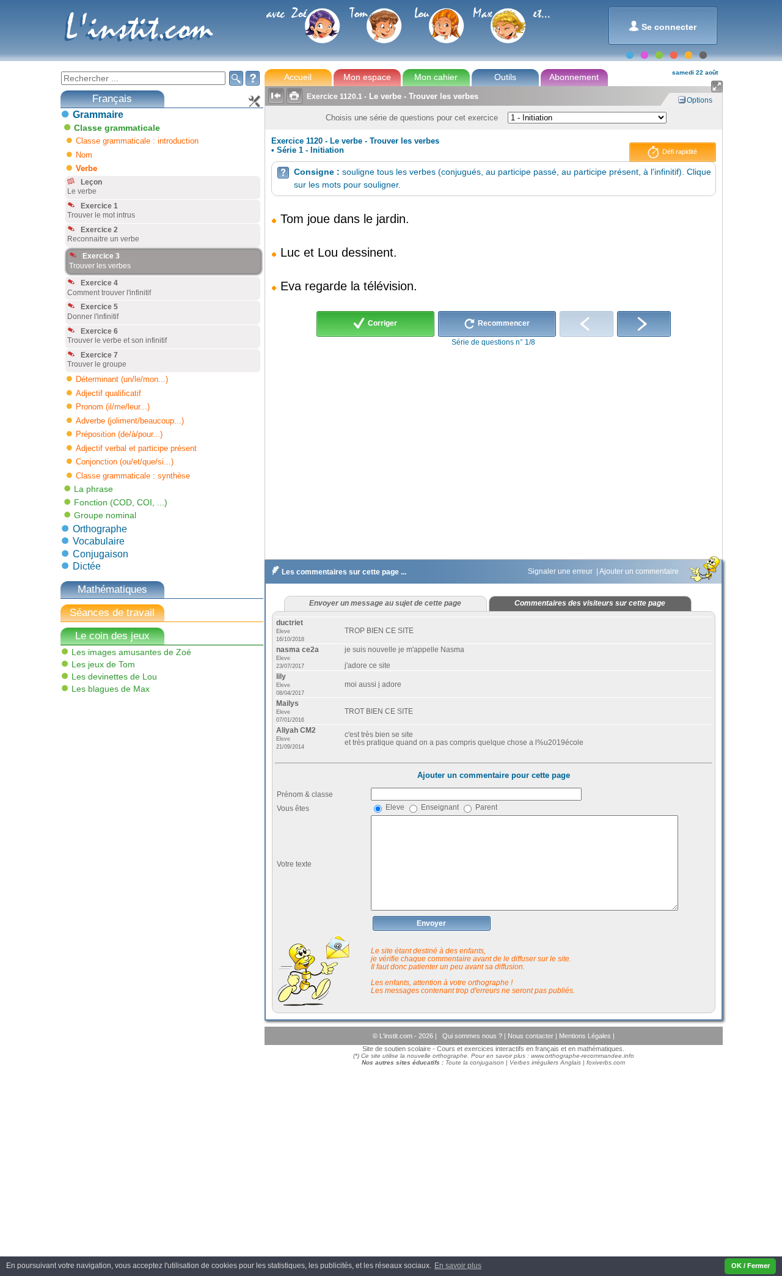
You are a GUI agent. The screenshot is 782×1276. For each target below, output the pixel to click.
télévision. (390, 286)
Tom (292, 219)
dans (347, 219)
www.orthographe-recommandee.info (582, 1055)
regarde (326, 286)
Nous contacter (531, 1036)
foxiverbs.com (605, 1062)
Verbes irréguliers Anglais (545, 1062)
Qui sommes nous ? (473, 1036)
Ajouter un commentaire (640, 571)
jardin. (392, 219)
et (309, 252)
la (355, 286)
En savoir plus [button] (457, 1265)
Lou (328, 252)
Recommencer (503, 323)
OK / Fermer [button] (750, 1265)
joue (318, 219)
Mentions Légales (586, 1036)
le (368, 219)
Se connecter (662, 26)
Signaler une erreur (561, 571)
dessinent (367, 252)
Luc (290, 252)
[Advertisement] (151, 784)
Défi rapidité (678, 151)
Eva (290, 286)
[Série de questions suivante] (644, 324)
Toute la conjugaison (474, 1062)
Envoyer (431, 923)
